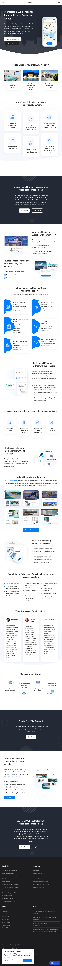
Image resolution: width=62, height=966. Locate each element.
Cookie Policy (6, 925)
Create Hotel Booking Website (41, 884)
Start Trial (31, 737)
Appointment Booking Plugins (10, 876)
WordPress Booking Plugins (9, 870)
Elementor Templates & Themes (10, 893)
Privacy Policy (6, 922)
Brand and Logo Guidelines (40, 878)
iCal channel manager (12, 583)
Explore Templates (31, 530)
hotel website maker (13, 777)
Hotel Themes (6, 881)
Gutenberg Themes (7, 898)
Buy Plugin (24, 210)
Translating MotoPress (38, 887)
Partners (35, 890)
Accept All (27, 960)
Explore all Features (12, 39)
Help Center (36, 870)
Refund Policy (6, 919)
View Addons (9, 797)
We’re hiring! (5, 916)
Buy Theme (37, 210)
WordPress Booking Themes (10, 878)
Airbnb (39, 378)
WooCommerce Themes (8, 901)
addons (6, 772)
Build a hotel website (11, 480)
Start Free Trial (12, 43)
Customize (8, 960)
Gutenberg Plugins (7, 895)
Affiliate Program (37, 876)
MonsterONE (45, 957)
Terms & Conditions (7, 928)
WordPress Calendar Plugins (10, 887)
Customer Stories (37, 873)
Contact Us (5, 911)
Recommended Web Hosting (40, 881)
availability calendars (46, 559)
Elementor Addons (7, 890)
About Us (4, 914)
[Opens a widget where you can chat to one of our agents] (54, 963)
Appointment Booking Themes (10, 884)
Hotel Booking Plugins (8, 873)
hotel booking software (51, 242)
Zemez (39, 957)
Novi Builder (51, 957)
